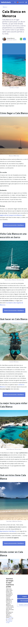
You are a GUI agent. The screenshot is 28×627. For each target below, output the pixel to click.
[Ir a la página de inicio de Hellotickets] (6, 2)
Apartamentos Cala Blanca (8, 531)
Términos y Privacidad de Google (9, 621)
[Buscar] (15, 2)
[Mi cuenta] (26, 2)
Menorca (5, 7)
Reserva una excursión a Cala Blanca (14, 225)
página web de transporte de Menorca (11, 215)
